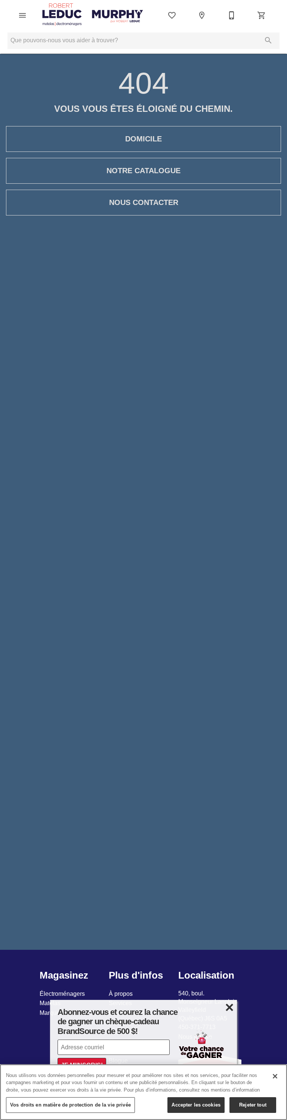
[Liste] (172, 15)
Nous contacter (143, 202)
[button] (22, 15)
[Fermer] (275, 1076)
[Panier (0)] (262, 15)
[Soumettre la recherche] (268, 40)
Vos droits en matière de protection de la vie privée (70, 1105)
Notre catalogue (143, 170)
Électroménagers (62, 993)
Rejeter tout (252, 1105)
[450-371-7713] (232, 15)
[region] (143, 1092)
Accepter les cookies (196, 1105)
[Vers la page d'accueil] (92, 15)
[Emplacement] (202, 15)
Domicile (143, 138)
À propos (121, 993)
